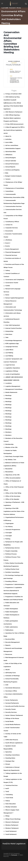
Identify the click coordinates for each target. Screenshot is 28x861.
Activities (8, 139)
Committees (9, 191)
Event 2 (7, 243)
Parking (7, 539)
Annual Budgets (10, 157)
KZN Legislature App (12, 343)
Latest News (9, 349)
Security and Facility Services (14, 706)
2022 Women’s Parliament (13, 112)
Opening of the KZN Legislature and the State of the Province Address (14, 511)
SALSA (7, 669)
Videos (7, 800)
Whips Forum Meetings (12, 819)
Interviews (8, 334)
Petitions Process (11, 554)
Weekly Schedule (11, 807)
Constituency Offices (12, 221)
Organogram (9, 523)
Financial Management (12, 252)
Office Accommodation (12, 478)
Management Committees (13, 389)
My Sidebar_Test (10, 459)
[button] (26, 4)
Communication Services (13, 206)
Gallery (7, 270)
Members (8, 432)
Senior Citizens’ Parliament (14, 715)
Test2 (7, 791)
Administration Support (12, 148)
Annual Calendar (10, 160)
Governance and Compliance (14, 279)
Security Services (11, 712)
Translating (9, 794)
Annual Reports (10, 167)
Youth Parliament (11, 831)
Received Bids (10, 639)
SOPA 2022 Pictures (11, 739)
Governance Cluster (11, 282)
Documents (9, 231)
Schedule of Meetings (12, 675)
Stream (7, 764)
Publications (9, 630)
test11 (7, 788)
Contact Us (8, 224)
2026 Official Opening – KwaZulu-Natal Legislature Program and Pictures (12, 118)
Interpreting (9, 331)
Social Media (9, 721)
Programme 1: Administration (14, 584)
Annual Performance (12, 164)
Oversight (8, 532)
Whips (7, 816)
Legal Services (10, 365)
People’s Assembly (11, 551)
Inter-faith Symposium (12, 325)
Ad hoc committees (11, 145)
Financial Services (11, 255)
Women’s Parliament (12, 822)
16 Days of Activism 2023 (13, 94)
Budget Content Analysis (13, 176)
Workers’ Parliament (12, 828)
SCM (6, 685)
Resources (8, 654)
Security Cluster (10, 709)
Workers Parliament (11, 825)
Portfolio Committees (12, 572)
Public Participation (11, 608)
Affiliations (8, 154)
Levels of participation (12, 374)
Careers (7, 179)
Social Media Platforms (12, 724)
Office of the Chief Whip (13, 493)
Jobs (6, 337)
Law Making (9, 352)
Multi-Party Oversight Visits (14, 456)
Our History (9, 526)
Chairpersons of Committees (14, 188)
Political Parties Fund (12, 569)
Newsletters (9, 471)
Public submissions (11, 627)
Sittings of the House (12, 718)
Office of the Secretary (12, 496)
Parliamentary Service (12, 548)
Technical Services (11, 785)
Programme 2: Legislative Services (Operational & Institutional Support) (13, 590)
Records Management (12, 642)
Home (7, 295)
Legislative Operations (12, 368)
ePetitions (8, 240)
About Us (8, 136)
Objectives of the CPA (12, 475)
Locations (8, 383)
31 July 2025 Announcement (14, 124)
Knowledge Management (13, 340)
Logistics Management (12, 386)
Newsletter (8, 468)
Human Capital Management (14, 298)
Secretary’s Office (11, 691)
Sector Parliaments (11, 700)
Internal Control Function (13, 328)
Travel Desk (9, 797)
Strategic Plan (9, 761)
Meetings (8, 395)
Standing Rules (10, 758)
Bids (6, 173)
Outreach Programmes (12, 529)
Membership (9, 444)
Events (7, 246)
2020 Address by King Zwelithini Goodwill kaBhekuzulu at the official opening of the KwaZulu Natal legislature (13, 103)
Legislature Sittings (11, 371)
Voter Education (10, 803)
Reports (7, 645)
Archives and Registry (12, 170)
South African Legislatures (14, 743)
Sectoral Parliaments (12, 703)
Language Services (11, 346)
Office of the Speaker (12, 499)
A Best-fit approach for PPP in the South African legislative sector (14, 130)
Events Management (12, 249)
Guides (7, 285)
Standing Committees (12, 755)
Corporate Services (11, 227)
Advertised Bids (10, 151)
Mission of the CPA (11, 447)
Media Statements (11, 392)
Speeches (8, 752)
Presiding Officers (11, 581)
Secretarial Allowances (12, 688)
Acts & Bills (9, 142)
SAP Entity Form (10, 672)
